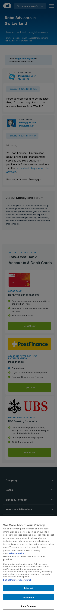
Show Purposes (28, 606)
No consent (28, 597)
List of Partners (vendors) (17, 580)
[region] (28, 564)
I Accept (28, 588)
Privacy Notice (16, 553)
